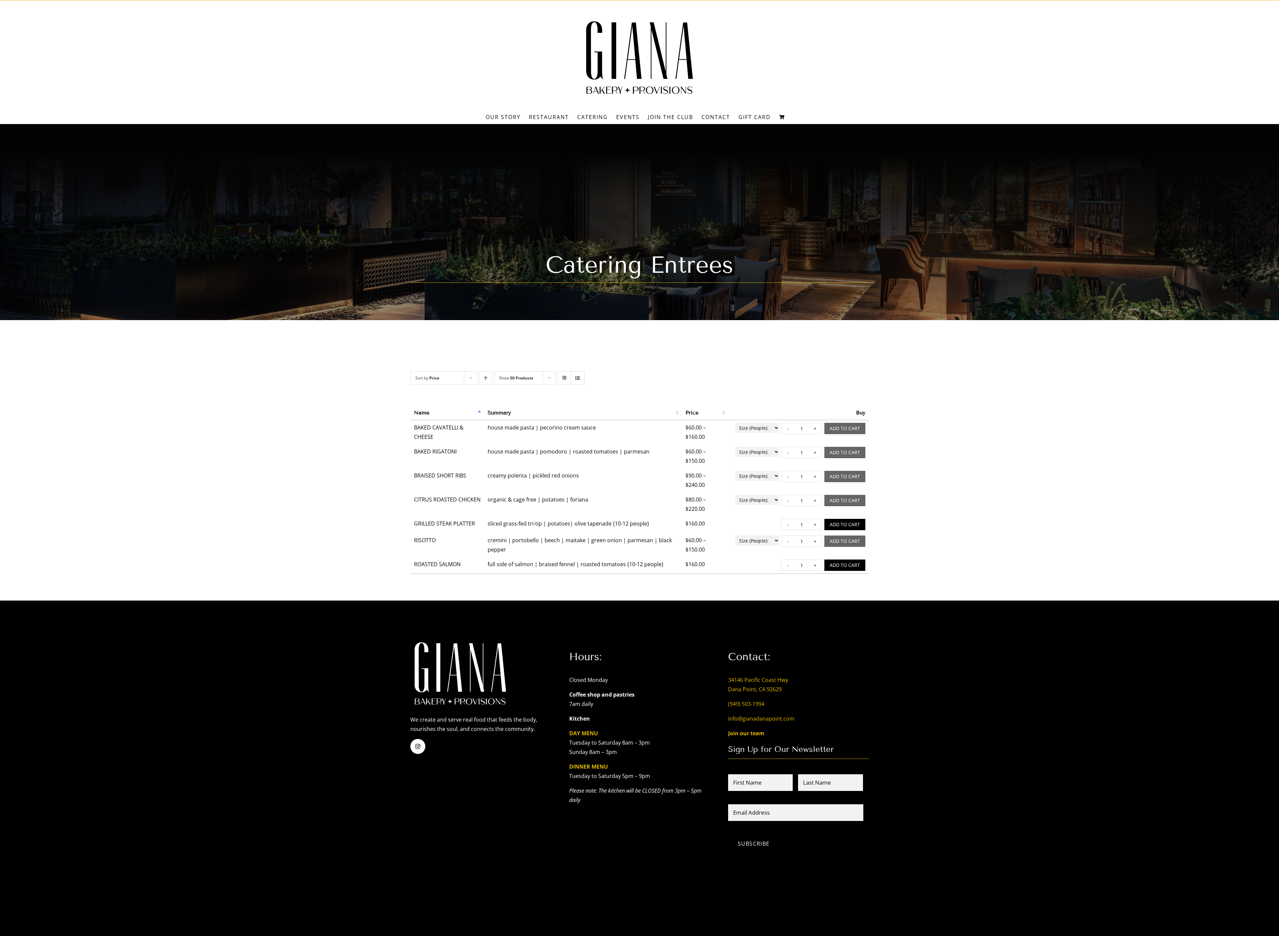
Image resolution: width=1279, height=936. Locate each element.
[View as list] (577, 377)
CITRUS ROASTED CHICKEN (447, 499)
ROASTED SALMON (437, 564)
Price (691, 412)
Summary (499, 412)
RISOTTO (425, 540)
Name (421, 412)
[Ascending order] (485, 378)
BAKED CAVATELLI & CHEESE (439, 432)
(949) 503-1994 (746, 704)
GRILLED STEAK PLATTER (444, 523)
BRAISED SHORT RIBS (440, 475)
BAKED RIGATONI (435, 451)
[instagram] (417, 746)
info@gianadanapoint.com (761, 718)
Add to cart (845, 428)
